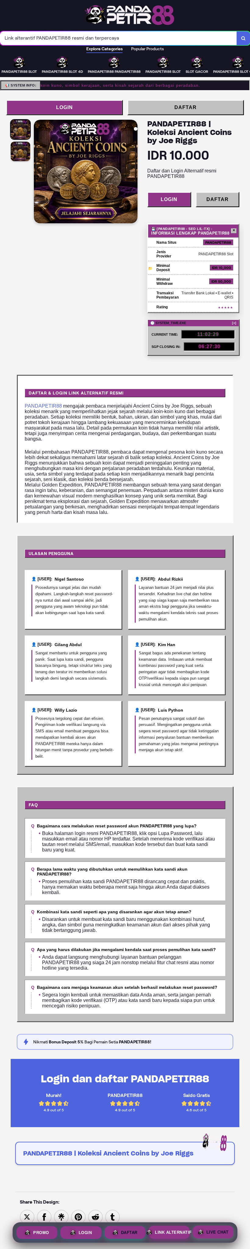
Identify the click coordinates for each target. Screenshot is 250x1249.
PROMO (41, 1232)
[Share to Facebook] (44, 1216)
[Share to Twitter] (27, 1216)
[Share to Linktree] (61, 1216)
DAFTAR (185, 107)
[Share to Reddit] (95, 1216)
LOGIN (64, 107)
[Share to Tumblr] (112, 1216)
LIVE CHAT (217, 1232)
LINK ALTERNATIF (172, 1232)
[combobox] (118, 38)
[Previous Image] (39, 172)
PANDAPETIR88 (43, 406)
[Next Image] (133, 172)
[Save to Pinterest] (78, 1216)
